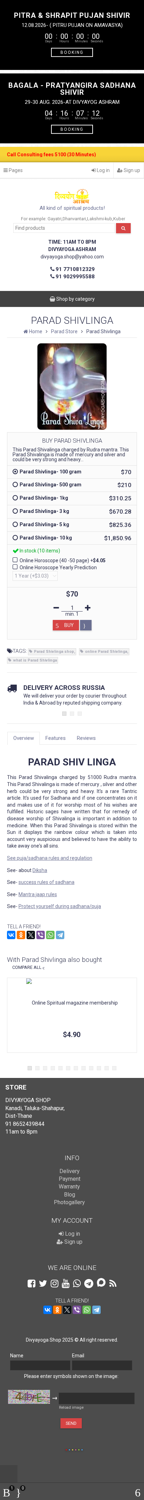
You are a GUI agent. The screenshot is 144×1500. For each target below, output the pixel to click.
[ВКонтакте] (11, 935)
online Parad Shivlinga (106, 651)
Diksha (40, 870)
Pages (15, 170)
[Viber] (40, 935)
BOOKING (72, 52)
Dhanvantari (74, 218)
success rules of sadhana (46, 882)
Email (78, 1355)
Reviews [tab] (86, 738)
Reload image (71, 1407)
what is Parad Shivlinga (35, 660)
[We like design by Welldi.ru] (63, 1450)
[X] (31, 935)
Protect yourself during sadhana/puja (60, 906)
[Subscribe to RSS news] (112, 1283)
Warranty (69, 1186)
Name (16, 1355)
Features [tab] (55, 738)
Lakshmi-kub (99, 218)
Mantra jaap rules (38, 894)
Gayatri (55, 218)
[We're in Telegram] (88, 1283)
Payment (69, 1179)
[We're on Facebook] (31, 1283)
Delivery (69, 1171)
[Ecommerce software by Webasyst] (74, 1449)
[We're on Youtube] (66, 1283)
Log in (103, 170)
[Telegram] (60, 935)
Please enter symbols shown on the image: (71, 1376)
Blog (69, 1194)
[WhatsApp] (50, 935)
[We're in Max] (101, 1283)
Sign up (131, 170)
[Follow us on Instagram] (54, 1283)
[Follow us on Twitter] (43, 1283)
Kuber (119, 218)
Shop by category (75, 299)
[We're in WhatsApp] (77, 1283)
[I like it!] (86, 625)
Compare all (27, 967)
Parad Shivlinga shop (54, 651)
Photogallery (69, 1202)
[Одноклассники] (21, 935)
